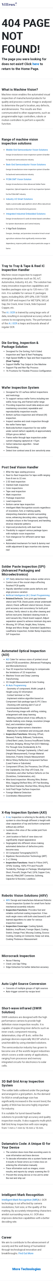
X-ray (8, 817)
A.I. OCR (10, 312)
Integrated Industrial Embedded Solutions (26, 214)
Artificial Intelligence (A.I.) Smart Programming (28, 595)
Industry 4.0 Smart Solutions (19, 199)
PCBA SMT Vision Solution (18, 179)
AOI (8, 659)
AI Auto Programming (16, 685)
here (35, 64)
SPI (8, 579)
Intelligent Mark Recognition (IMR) (20, 1199)
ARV (8, 900)
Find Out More (25, 1253)
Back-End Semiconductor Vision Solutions (26, 164)
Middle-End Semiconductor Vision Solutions (27, 150)
